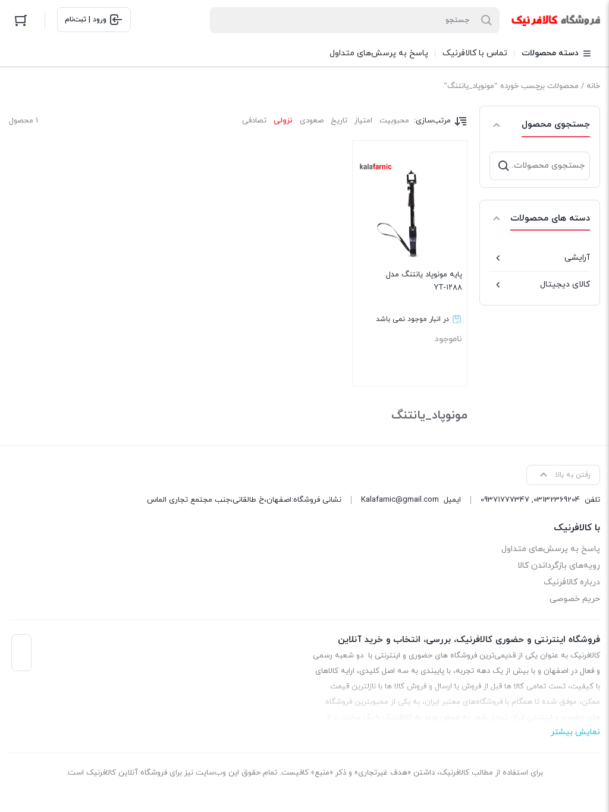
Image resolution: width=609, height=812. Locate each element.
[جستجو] (503, 166)
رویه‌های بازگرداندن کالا (558, 565)
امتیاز (363, 120)
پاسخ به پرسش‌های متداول (550, 549)
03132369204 (556, 500)
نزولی (283, 120)
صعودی (312, 120)
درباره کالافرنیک (572, 582)
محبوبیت (394, 120)
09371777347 (505, 500)
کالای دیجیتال (565, 284)
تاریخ (339, 120)
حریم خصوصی (575, 599)
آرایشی (577, 257)
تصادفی (254, 120)
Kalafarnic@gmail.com (400, 500)
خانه (593, 86)
